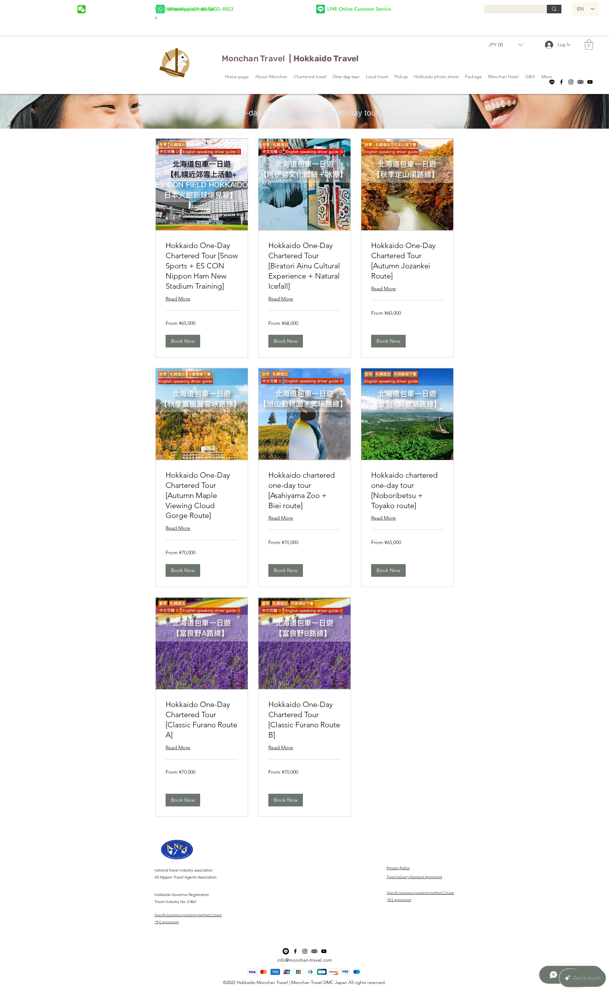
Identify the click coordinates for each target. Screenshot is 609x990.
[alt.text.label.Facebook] (561, 82)
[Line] (552, 82)
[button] (505, 45)
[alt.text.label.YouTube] (590, 82)
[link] (202, 265)
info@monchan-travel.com (304, 960)
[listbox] (505, 45)
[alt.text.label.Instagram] (571, 82)
